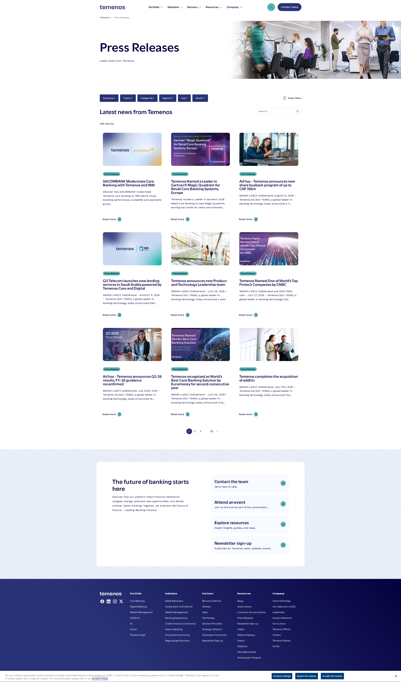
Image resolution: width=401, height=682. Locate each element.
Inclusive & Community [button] (177, 634)
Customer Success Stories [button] (251, 612)
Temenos (105, 17)
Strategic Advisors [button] (212, 629)
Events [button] (241, 640)
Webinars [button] (242, 646)
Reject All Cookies (306, 676)
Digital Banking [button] (138, 606)
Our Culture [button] (279, 623)
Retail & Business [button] (174, 600)
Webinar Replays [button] (246, 634)
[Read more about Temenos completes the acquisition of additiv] (268, 373)
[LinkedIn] (109, 601)
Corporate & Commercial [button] (179, 606)
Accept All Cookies (332, 676)
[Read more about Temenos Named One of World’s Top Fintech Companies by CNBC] (268, 275)
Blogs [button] (240, 600)
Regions (166, 98)
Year (183, 98)
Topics (127, 98)
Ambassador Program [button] (249, 657)
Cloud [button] (133, 629)
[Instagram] (115, 601)
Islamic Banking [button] (173, 629)
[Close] (395, 676)
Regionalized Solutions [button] (177, 640)
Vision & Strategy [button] (282, 600)
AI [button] (131, 623)
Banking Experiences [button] (176, 617)
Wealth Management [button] (141, 612)
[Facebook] (102, 601)
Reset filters (294, 98)
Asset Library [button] (244, 606)
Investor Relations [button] (282, 617)
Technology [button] (208, 617)
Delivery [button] (206, 606)
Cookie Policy (99, 678)
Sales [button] (205, 612)
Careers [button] (277, 634)
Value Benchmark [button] (246, 651)
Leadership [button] (278, 612)
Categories (147, 98)
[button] (156, 7)
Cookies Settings (282, 676)
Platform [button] (135, 617)
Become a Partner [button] (211, 600)
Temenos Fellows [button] (282, 640)
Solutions (108, 98)
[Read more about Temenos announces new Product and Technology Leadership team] (200, 275)
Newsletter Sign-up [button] (212, 640)
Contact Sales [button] (289, 7)
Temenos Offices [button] (281, 629)
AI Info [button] (276, 646)
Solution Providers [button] (212, 623)
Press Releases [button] (245, 617)
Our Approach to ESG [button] (284, 606)
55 (211, 431)
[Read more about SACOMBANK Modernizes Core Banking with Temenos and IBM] (132, 178)
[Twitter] (121, 601)
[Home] (112, 7)
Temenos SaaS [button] (137, 634)
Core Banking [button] (137, 600)
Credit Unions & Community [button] (180, 623)
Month (199, 98)
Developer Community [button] (214, 634)
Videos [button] (241, 629)
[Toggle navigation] (271, 7)
